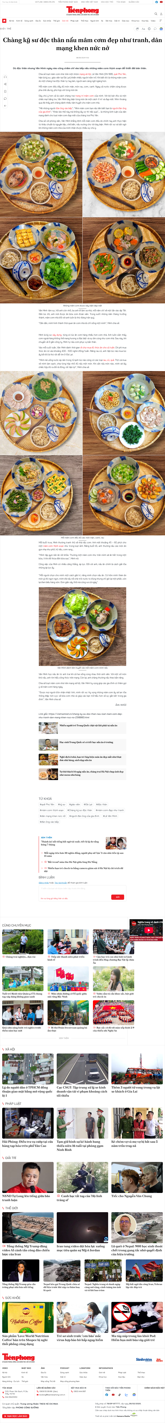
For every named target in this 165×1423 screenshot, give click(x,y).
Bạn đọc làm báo (17, 1416)
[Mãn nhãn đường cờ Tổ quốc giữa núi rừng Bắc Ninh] (68, 978)
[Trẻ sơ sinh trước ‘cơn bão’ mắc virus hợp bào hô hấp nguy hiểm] (82, 1317)
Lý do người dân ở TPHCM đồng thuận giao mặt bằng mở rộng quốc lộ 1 (27, 1091)
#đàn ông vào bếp (49, 821)
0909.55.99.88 (45, 1391)
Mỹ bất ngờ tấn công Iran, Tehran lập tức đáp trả (144, 1286)
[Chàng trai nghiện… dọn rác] (22, 941)
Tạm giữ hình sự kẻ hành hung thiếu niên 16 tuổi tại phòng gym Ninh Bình (80, 1146)
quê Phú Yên (120, 74)
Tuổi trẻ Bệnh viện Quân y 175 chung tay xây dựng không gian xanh (22, 995)
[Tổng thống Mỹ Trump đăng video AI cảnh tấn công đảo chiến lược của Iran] (28, 1227)
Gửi (117, 897)
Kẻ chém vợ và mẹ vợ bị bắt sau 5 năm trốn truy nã (134, 1144)
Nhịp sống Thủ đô (48, 1381)
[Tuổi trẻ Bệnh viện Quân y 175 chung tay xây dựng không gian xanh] (22, 978)
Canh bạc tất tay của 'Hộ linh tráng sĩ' (79, 1198)
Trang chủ (4, 21)
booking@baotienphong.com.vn (52, 1395)
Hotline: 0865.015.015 (45, 2)
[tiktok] (121, 1394)
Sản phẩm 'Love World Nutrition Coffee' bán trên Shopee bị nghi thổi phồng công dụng (25, 1340)
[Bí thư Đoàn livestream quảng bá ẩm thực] (68, 1012)
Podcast (64, 1368)
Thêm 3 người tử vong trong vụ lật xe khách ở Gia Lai (135, 1089)
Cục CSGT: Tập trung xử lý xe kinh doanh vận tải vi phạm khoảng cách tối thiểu (82, 1091)
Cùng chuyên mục (16, 925)
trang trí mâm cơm (84, 95)
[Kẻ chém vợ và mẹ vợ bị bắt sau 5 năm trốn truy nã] (137, 1123)
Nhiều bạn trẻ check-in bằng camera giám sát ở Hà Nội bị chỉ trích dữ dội (83, 870)
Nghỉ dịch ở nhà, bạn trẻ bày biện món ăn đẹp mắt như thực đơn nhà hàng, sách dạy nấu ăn (91, 758)
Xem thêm (161, 21)
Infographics (106, 1368)
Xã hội (11, 21)
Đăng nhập (44, 882)
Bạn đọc (141, 1377)
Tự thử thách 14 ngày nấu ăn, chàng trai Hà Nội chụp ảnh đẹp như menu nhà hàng (91, 773)
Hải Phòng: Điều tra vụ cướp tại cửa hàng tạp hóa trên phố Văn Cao (27, 1144)
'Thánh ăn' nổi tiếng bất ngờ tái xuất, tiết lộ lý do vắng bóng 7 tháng (70, 843)
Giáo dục (125, 21)
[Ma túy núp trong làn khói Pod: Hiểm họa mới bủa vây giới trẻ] (137, 1317)
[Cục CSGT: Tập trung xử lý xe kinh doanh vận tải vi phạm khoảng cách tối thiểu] (82, 1069)
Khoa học (135, 21)
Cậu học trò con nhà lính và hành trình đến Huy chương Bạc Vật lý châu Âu (113, 959)
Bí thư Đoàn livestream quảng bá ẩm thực (67, 1029)
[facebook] (156, 2)
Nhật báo (26, 1368)
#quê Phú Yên (47, 804)
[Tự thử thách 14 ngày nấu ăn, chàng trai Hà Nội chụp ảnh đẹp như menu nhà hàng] (48, 774)
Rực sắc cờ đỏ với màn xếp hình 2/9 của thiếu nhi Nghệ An (113, 1029)
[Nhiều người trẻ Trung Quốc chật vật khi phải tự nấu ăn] (48, 728)
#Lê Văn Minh (110, 816)
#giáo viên (74, 804)
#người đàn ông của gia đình (84, 816)
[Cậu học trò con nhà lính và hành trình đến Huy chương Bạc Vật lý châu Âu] (113, 941)
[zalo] (128, 1395)
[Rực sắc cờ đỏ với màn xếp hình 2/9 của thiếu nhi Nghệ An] (113, 1012)
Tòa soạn (120, 2)
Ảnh (43, 1368)
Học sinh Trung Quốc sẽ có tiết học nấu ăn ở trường (86, 742)
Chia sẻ (5, 84)
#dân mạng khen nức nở (52, 816)
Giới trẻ (65, 21)
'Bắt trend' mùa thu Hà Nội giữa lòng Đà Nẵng (72, 861)
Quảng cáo (134, 2)
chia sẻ (137, 28)
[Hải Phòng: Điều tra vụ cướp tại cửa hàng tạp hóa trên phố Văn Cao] (28, 1123)
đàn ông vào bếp (64, 108)
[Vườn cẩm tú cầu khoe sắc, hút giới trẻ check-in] (113, 978)
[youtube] (161, 2)
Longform (85, 1368)
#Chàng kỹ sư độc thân (79, 810)
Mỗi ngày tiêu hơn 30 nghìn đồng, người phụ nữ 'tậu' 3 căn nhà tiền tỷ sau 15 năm (83, 854)
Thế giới (56, 21)
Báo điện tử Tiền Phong (82, 10)
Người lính (94, 21)
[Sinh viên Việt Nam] (144, 1360)
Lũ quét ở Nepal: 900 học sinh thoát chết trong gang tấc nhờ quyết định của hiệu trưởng (137, 1250)
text (143, 28)
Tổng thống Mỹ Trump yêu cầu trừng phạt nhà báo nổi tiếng (19, 1286)
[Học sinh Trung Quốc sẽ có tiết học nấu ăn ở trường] (48, 745)
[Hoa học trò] (159, 1360)
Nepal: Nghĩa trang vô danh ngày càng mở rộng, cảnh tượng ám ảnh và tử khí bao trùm (103, 1287)
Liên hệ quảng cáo (46, 1388)
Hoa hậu (145, 21)
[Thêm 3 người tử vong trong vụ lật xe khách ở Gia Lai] (137, 1069)
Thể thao (84, 21)
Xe (102, 21)
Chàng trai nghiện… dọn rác (20, 956)
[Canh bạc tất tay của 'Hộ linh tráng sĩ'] (82, 1177)
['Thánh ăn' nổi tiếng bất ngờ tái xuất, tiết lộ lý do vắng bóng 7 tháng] (116, 843)
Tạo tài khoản (61, 882)
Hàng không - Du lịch (10, 1381)
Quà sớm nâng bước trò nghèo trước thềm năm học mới (21, 1029)
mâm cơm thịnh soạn (53, 546)
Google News (161, 28)
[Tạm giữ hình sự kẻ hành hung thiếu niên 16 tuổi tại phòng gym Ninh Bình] (82, 1123)
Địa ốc (38, 21)
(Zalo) (55, 1391)
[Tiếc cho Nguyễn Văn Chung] (137, 1177)
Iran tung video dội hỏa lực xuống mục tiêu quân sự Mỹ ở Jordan (81, 1248)
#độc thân (101, 804)
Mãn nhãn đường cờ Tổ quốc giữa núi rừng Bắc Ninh (67, 995)
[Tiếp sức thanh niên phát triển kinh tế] (68, 941)
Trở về (5, 105)
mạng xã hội (85, 74)
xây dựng (56, 334)
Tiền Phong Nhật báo (68, 2)
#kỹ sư (61, 804)
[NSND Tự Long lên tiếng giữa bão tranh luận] (28, 1177)
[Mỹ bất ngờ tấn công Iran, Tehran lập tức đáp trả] (144, 1270)
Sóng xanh (28, 21)
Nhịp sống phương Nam (70, 1381)
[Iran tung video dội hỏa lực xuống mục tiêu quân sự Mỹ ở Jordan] (82, 1227)
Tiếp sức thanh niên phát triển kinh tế (66, 958)
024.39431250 (11, 1397)
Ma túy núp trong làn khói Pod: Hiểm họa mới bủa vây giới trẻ (133, 1338)
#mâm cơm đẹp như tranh (110, 810)
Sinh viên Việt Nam (89, 2)
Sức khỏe (47, 21)
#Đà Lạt (88, 804)
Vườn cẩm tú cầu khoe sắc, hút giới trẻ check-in (113, 995)
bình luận (155, 28)
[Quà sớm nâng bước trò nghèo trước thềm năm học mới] (22, 1012)
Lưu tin (5, 91)
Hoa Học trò (107, 2)
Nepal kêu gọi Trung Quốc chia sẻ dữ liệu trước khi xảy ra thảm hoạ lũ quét (61, 1287)
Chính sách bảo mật (154, 1388)
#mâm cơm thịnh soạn (52, 810)
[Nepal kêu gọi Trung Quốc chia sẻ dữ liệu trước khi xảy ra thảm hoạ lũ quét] (62, 1270)
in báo (149, 28)
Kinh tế (19, 21)
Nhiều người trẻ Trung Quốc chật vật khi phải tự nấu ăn (88, 725)
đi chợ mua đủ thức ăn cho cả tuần (97, 347)
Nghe (5, 77)
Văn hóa (108, 21)
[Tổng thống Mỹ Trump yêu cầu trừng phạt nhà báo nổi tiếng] (20, 1270)
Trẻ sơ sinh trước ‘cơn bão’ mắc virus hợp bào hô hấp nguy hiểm (80, 1338)
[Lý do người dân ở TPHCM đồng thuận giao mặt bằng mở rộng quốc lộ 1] (28, 1069)
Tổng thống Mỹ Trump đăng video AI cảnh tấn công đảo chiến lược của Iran (26, 1250)
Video (153, 21)
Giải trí (117, 21)
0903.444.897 (80, 1391)
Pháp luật (75, 21)
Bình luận (5, 98)
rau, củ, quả (108, 360)
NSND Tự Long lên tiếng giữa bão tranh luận (26, 1198)
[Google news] (135, 1395)
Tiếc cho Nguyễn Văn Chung (131, 1196)
